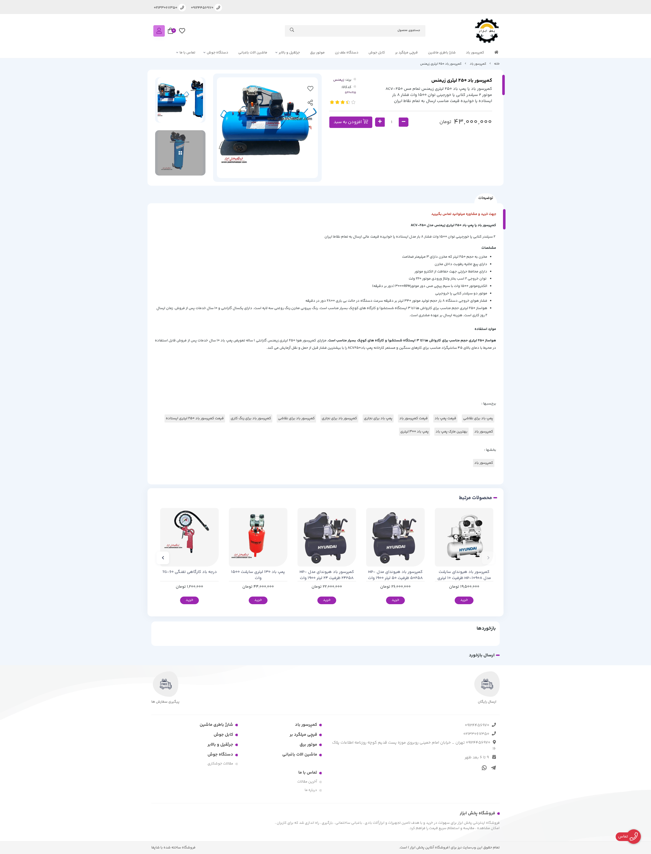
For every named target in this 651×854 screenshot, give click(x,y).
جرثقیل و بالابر (289, 52)
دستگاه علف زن (346, 52)
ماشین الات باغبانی (252, 52)
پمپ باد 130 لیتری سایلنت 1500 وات (258, 575)
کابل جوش (376, 52)
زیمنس (338, 80)
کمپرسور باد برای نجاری (339, 418)
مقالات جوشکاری (220, 763)
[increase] (380, 122)
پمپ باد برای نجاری (378, 418)
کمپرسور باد (475, 52)
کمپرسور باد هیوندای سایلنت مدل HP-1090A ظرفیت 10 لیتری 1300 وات (464, 575)
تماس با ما (187, 52)
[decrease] (403, 122)
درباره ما (311, 790)
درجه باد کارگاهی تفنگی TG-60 (189, 572)
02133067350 (476, 734)
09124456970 (477, 725)
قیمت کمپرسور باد (413, 418)
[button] (488, 558)
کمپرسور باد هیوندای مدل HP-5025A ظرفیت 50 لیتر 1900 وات (395, 575)
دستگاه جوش (217, 52)
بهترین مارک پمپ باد (451, 432)
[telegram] (492, 767)
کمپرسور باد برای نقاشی (296, 418)
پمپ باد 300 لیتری (414, 432)
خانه (497, 63)
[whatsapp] (483, 767)
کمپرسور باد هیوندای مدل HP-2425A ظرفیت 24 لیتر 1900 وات (327, 575)
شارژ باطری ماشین (442, 52)
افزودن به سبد (348, 122)
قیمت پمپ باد (445, 418)
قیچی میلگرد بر (406, 52)
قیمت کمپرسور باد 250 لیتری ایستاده (195, 418)
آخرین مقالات (307, 782)
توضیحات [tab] (485, 198)
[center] (292, 30)
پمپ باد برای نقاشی (478, 418)
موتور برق (317, 52)
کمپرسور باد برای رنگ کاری (251, 418)
